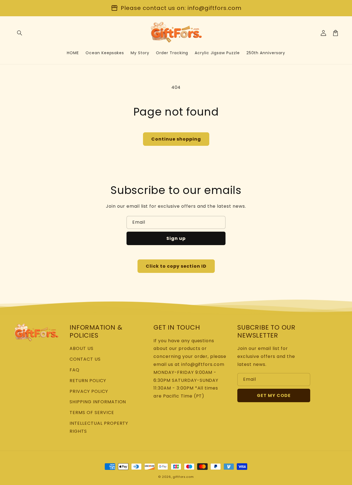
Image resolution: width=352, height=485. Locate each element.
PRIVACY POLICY (89, 391)
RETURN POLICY (88, 380)
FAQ (74, 370)
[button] (20, 33)
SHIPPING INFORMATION (98, 402)
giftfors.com (183, 477)
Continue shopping (176, 139)
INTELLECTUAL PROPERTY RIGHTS (99, 427)
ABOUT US (82, 348)
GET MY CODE (274, 395)
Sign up (176, 238)
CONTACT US (85, 359)
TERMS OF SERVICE (92, 412)
